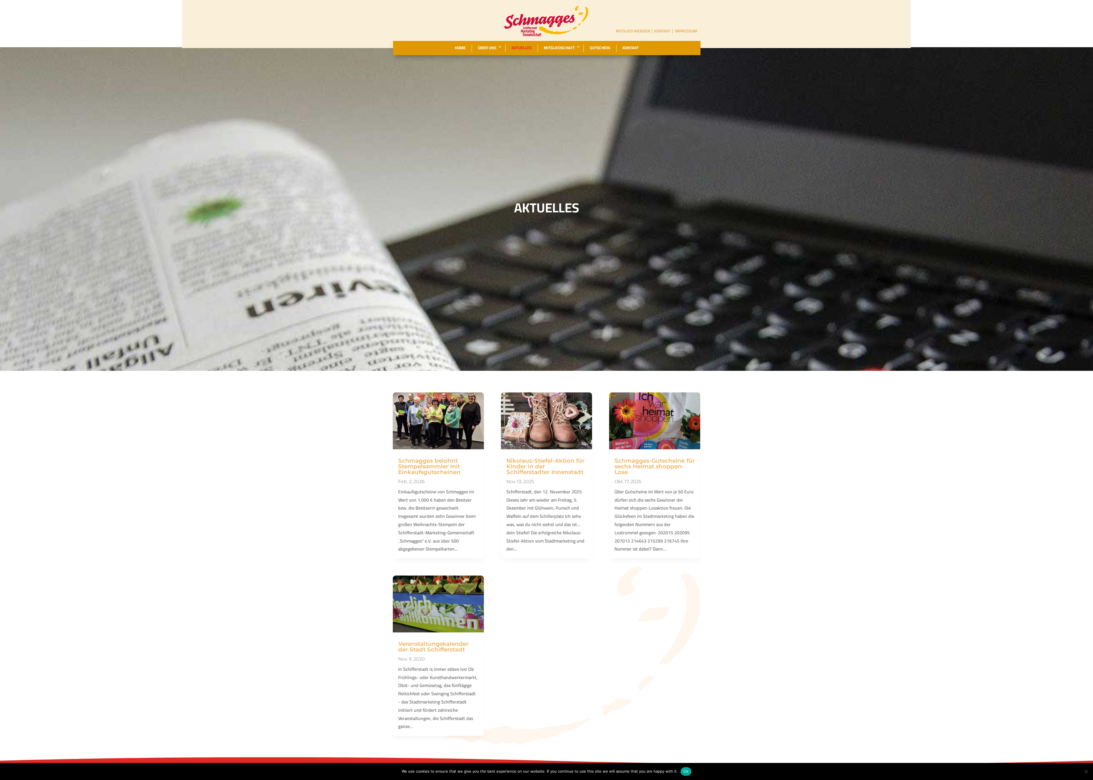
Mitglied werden (633, 31)
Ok (686, 771)
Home (460, 48)
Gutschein (600, 48)
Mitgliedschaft (559, 48)
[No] (1086, 771)
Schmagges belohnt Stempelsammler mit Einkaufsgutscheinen (429, 466)
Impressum (686, 31)
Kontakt (662, 31)
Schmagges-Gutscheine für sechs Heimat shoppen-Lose (655, 466)
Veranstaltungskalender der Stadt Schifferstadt (433, 646)
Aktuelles (521, 48)
